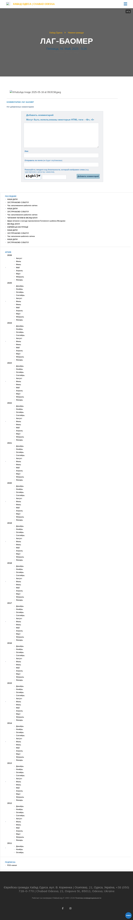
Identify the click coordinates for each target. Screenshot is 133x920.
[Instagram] (70, 908)
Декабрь (20, 286)
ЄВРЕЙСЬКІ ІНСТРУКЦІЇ (17, 227)
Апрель (19, 270)
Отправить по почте (43, 160)
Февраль (20, 277)
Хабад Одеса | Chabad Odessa (34, 4)
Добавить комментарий (40, 115)
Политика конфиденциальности (88, 898)
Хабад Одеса (55, 32)
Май (18, 267)
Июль (18, 261)
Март (18, 274)
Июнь (18, 264)
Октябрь (20, 292)
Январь (19, 280)
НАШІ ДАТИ (12, 199)
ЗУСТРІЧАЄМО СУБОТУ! (18, 202)
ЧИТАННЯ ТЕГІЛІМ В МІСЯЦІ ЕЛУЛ (22, 218)
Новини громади (76, 32)
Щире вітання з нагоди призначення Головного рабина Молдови (36, 221)
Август (19, 258)
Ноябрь (19, 289)
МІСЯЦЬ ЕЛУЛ (13, 224)
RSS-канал (12, 865)
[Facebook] (63, 908)
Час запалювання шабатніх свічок (22, 205)
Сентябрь (20, 295)
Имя (26, 151)
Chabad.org (57, 898)
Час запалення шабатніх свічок (21, 236)
